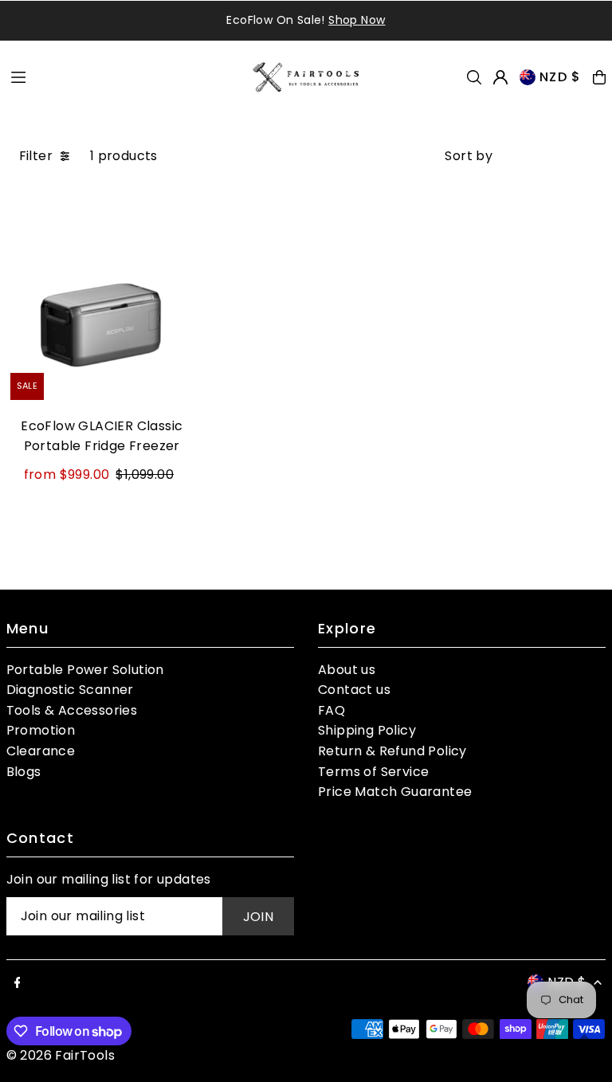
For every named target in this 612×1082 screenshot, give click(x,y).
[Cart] (599, 77)
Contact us (354, 689)
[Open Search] (474, 77)
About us (346, 670)
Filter (36, 156)
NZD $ (560, 77)
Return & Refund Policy (392, 751)
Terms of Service (373, 771)
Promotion (41, 730)
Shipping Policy (367, 730)
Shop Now (356, 20)
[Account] (500, 77)
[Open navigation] (123, 76)
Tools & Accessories (72, 710)
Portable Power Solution (85, 670)
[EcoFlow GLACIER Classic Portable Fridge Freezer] (102, 308)
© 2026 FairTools (60, 1055)
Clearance (41, 751)
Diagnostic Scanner (70, 689)
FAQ (331, 710)
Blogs (23, 771)
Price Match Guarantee (395, 791)
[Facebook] (17, 983)
